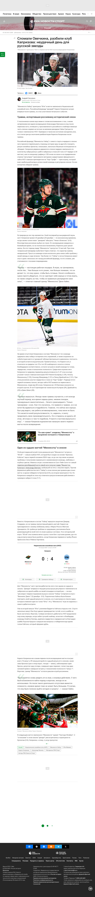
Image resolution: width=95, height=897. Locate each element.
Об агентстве (60, 861)
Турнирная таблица (47, 579)
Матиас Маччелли (63, 572)
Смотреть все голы (46, 575)
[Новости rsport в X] (65, 846)
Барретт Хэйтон (72, 567)
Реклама (25, 861)
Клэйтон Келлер (71, 570)
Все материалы (26, 102)
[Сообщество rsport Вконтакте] (43, 846)
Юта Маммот (67, 747)
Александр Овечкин (38, 750)
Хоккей (20, 747)
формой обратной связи (71, 884)
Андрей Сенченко (28, 98)
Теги (79, 858)
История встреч (68, 579)
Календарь (28, 579)
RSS (76, 861)
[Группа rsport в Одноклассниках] (51, 846)
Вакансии (6, 870)
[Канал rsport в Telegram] (58, 846)
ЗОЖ (34, 858)
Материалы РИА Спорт (53, 750)
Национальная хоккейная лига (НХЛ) (47, 545)
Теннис (74, 858)
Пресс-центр (50, 861)
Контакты (70, 861)
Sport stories (66, 858)
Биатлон (28, 858)
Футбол (8, 858)
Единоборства (56, 858)
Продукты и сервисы (37, 861)
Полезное (86, 858)
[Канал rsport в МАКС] (29, 846)
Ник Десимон (71, 569)
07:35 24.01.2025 (8, 32)
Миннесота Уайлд (55, 747)
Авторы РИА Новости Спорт (26, 753)
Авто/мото (47, 858)
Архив (81, 861)
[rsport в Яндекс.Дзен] (36, 846)
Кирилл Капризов (23, 750)
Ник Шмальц (72, 572)
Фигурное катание (18, 858)
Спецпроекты (16, 861)
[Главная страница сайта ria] (41, 21)
